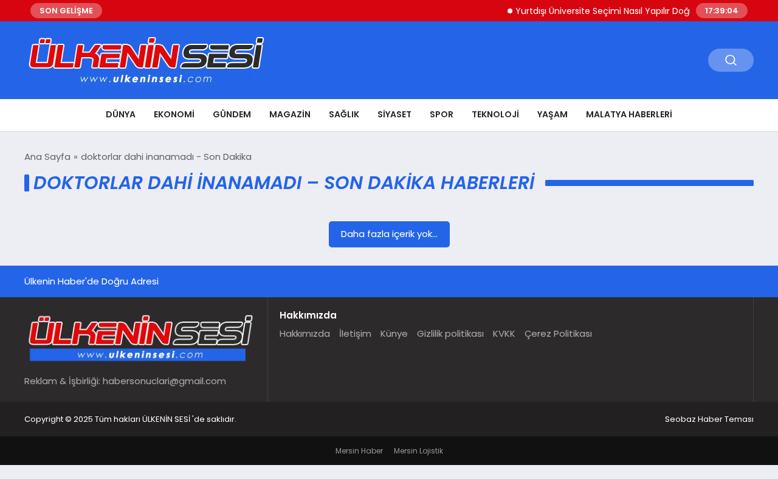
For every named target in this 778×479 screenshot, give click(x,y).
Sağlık (344, 114)
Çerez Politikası (558, 333)
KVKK (504, 333)
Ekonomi (174, 114)
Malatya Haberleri (629, 114)
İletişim (355, 333)
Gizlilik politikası (450, 333)
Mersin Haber (359, 451)
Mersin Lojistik (418, 451)
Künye (394, 333)
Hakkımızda (305, 333)
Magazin (290, 114)
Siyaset (394, 114)
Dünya (121, 114)
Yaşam (552, 114)
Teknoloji (495, 114)
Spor (441, 114)
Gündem (232, 114)
